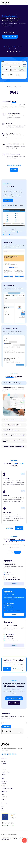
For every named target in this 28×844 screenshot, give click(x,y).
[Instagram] (8, 754)
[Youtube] (10, 754)
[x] (5, 754)
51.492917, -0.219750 (8, 823)
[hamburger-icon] (26, 2)
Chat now (9, 840)
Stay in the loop (6, 726)
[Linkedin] (13, 754)
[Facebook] (2, 754)
